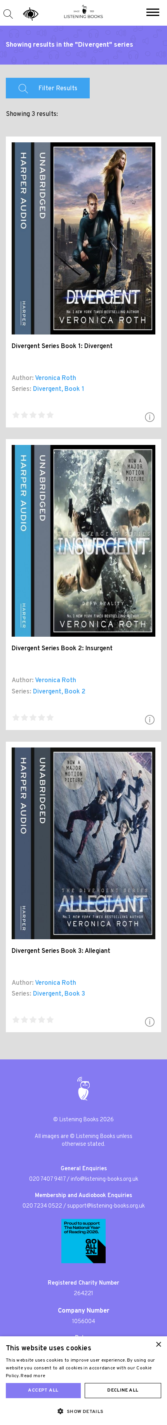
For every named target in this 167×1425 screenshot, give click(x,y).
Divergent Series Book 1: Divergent (62, 346)
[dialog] (83, 1380)
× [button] (158, 1345)
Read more (33, 1376)
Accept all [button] (43, 1390)
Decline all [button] (122, 1390)
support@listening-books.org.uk (106, 1206)
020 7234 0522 (42, 1206)
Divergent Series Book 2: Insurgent (62, 649)
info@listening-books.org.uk (104, 1179)
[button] (152, 13)
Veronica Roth (55, 378)
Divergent (47, 389)
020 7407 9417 (47, 1179)
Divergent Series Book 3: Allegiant (61, 951)
